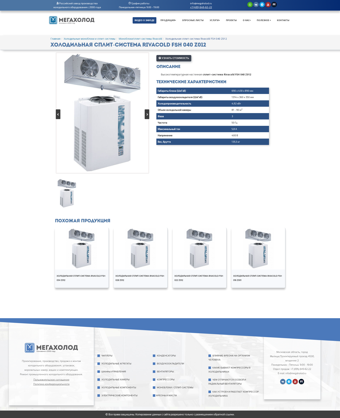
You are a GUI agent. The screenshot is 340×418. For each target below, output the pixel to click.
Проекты (231, 20)
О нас (246, 20)
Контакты (283, 20)
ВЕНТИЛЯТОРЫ (165, 371)
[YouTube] (268, 4)
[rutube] (274, 4)
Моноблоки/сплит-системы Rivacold (140, 38)
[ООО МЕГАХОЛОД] (72, 20)
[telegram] (262, 4)
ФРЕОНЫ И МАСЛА (166, 395)
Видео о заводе (144, 20)
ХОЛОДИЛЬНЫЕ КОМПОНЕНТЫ (118, 387)
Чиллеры (106, 355)
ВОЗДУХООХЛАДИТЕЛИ (170, 363)
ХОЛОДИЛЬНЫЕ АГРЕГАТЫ (116, 363)
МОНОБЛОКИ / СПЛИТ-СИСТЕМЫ (175, 387)
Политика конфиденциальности (51, 384)
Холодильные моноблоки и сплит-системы (89, 38)
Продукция (167, 20)
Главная (55, 38)
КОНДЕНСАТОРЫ (166, 355)
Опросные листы (193, 20)
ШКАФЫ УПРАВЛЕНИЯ (113, 371)
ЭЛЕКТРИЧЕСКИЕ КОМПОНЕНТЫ (119, 395)
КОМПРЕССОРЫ (165, 379)
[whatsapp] (250, 4)
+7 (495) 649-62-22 (201, 7)
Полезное (263, 20)
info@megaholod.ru (201, 3)
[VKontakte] (256, 4)
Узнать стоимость (175, 58)
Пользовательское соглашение (51, 379)
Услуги (214, 20)
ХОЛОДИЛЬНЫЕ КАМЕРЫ (115, 379)
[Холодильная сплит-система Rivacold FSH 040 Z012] (102, 113)
